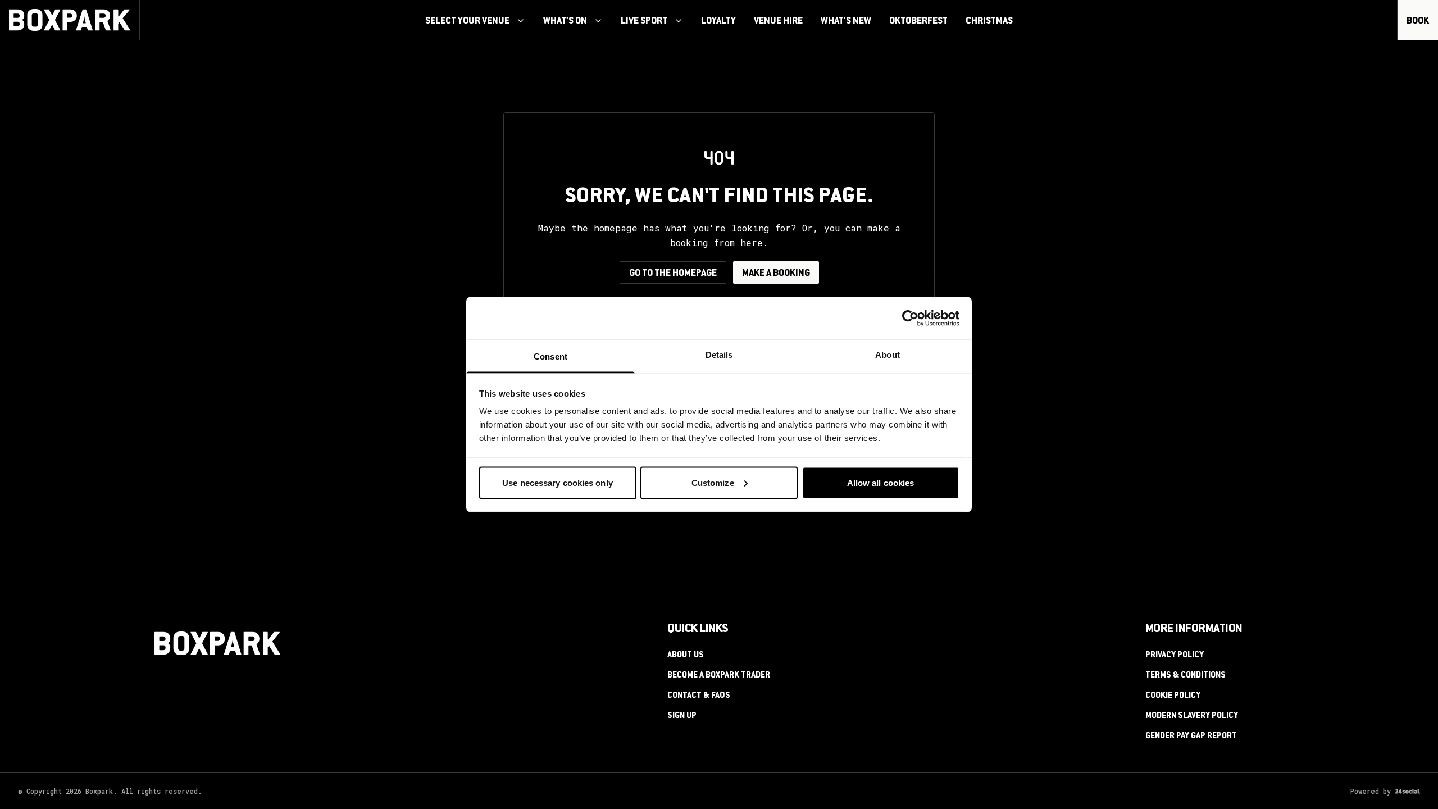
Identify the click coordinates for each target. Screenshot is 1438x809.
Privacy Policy (1174, 656)
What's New (846, 21)
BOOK (1418, 21)
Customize (712, 482)
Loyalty (718, 21)
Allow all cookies (880, 482)
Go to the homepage (673, 273)
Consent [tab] (550, 356)
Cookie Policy (1172, 696)
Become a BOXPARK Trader (718, 676)
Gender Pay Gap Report (1191, 736)
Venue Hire (778, 21)
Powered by (1370, 791)
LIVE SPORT (644, 21)
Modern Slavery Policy (1191, 716)
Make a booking (776, 273)
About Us (685, 656)
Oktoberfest (918, 21)
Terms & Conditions (1185, 676)
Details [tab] (719, 355)
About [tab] (887, 355)
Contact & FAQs (698, 696)
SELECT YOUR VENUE (467, 21)
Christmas (989, 21)
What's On (565, 21)
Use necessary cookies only (557, 482)
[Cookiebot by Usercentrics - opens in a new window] (910, 318)
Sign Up (682, 716)
